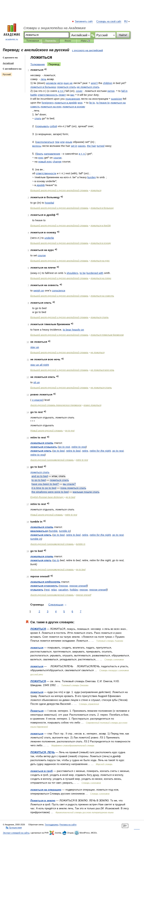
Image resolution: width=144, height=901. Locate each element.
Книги (68, 40)
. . (82, 153)
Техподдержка (51, 824)
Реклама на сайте (67, 824)
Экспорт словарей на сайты (16, 833)
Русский (7, 74)
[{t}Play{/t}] (45, 69)
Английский (8, 63)
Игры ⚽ (85, 40)
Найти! (123, 34)
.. (61, 90)
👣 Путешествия (14, 827)
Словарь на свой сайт (108, 21)
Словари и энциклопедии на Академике (54, 28)
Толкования (32, 40)
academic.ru (11, 39)
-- (59, 190)
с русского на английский (87, 50)
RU (126, 21)
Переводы (50, 40)
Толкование (37, 64)
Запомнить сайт (84, 21)
